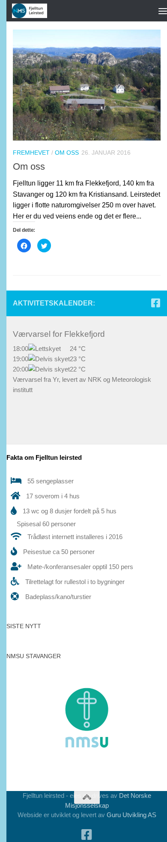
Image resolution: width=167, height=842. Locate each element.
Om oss (67, 152)
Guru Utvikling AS (131, 814)
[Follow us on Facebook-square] (155, 303)
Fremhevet (31, 152)
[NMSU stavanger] (86, 768)
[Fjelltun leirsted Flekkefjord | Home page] (35, 10)
